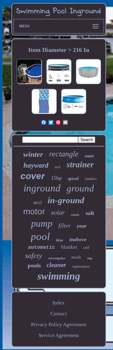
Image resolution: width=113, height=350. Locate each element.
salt (90, 213)
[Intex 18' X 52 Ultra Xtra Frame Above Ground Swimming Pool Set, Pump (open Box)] (59, 84)
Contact (58, 314)
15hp (56, 178)
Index (58, 303)
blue (59, 240)
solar (58, 212)
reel (58, 167)
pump (41, 223)
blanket (69, 247)
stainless (91, 179)
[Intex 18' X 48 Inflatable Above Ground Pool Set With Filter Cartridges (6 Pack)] (73, 114)
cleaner (56, 265)
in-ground (66, 200)
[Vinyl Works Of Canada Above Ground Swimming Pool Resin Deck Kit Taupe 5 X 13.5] (29, 84)
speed (73, 178)
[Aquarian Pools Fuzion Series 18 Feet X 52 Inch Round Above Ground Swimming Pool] (88, 84)
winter (33, 154)
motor (34, 211)
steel (37, 202)
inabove (77, 239)
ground (80, 188)
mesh (76, 257)
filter (64, 225)
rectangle (64, 154)
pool (40, 236)
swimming (58, 276)
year (81, 226)
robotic (75, 214)
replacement (80, 266)
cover (32, 176)
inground (42, 188)
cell (86, 247)
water (89, 156)
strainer (80, 164)
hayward (36, 165)
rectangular (56, 258)
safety (33, 256)
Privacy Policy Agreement (58, 324)
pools (34, 265)
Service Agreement (59, 335)
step (90, 258)
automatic (41, 247)
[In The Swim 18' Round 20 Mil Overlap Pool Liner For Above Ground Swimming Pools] (44, 114)
